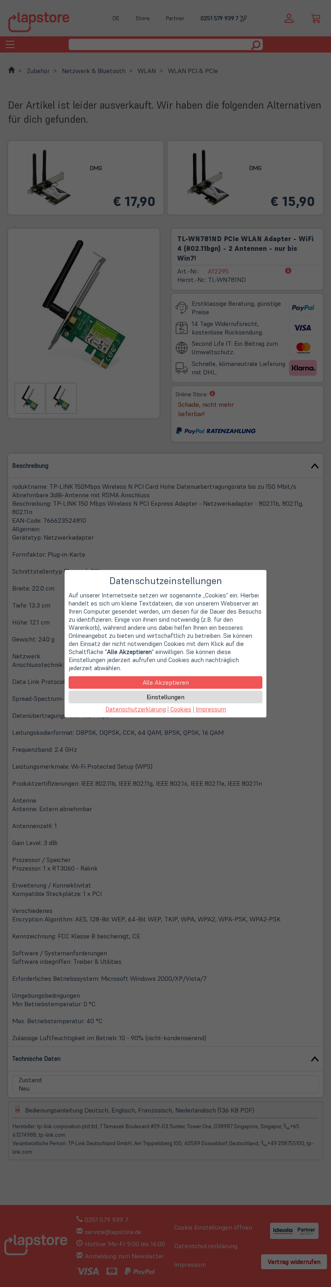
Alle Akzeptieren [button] (165, 682)
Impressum (211, 709)
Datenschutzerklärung (135, 709)
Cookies (180, 709)
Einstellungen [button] (165, 697)
